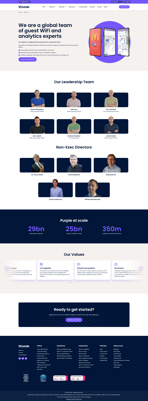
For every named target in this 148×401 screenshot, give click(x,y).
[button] (44, 7)
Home (20, 12)
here (89, 397)
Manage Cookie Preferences (74, 399)
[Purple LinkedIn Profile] (19, 358)
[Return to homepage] (24, 6)
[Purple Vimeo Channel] (26, 358)
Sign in (128, 2)
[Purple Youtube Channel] (23, 358)
